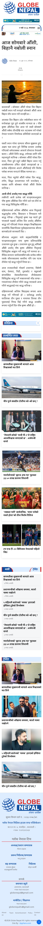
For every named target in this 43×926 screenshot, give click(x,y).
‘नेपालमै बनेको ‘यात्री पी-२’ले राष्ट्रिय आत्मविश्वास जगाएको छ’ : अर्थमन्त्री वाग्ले (19, 438)
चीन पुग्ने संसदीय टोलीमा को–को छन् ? (20, 401)
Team (11, 913)
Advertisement (20, 913)
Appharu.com (25, 923)
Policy (30, 913)
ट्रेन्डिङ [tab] (35, 569)
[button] (39, 28)
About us (4, 913)
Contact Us (37, 913)
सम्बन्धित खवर (10, 335)
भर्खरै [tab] (7, 569)
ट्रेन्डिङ (6, 659)
